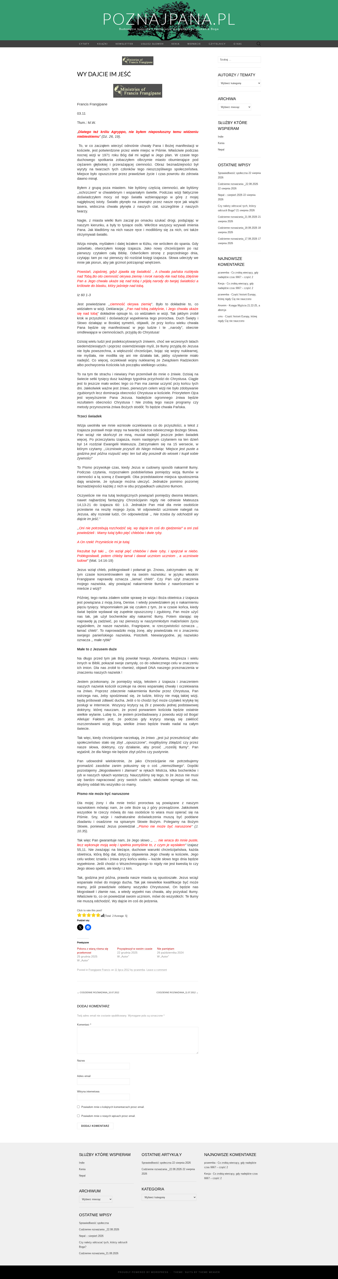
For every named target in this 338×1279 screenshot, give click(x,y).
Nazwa (81, 1060)
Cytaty (84, 43)
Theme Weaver (209, 1272)
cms (220, 316)
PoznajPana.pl (169, 18)
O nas (238, 43)
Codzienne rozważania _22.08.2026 (238, 183)
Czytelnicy (217, 43)
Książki (102, 43)
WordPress (159, 1272)
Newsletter (124, 43)
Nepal (221, 149)
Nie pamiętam (165, 948)
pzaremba (139, 969)
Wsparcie (194, 43)
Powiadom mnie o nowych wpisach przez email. (108, 1116)
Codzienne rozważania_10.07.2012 (98, 992)
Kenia (176, 43)
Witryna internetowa (88, 1091)
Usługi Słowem (152, 43)
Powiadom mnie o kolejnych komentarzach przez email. (113, 1107)
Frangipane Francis (99, 969)
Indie (220, 136)
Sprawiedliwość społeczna (233, 173)
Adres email (84, 1076)
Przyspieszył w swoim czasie (134, 948)
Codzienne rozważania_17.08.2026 (237, 238)
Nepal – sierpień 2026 (230, 194)
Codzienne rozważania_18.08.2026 (237, 227)
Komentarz (84, 1024)
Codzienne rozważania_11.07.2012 (177, 992)
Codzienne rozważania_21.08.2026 (237, 216)
